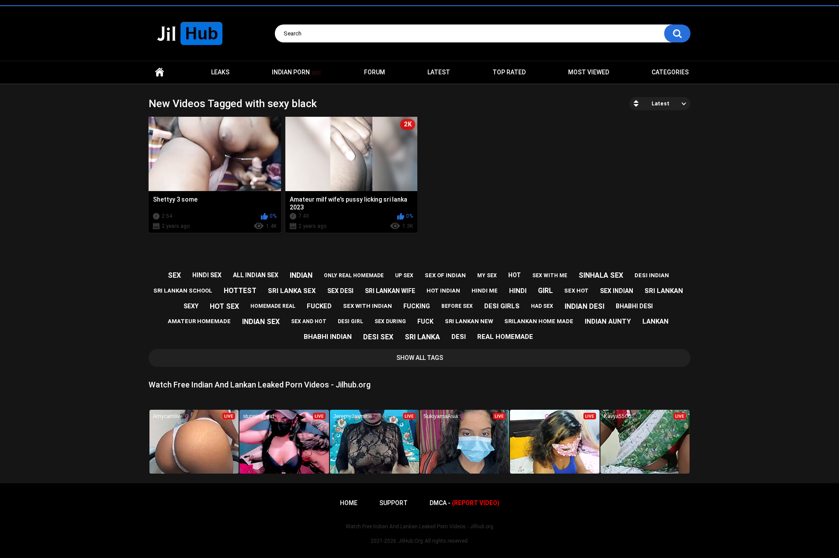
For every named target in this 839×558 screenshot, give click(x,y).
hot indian (443, 290)
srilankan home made (538, 321)
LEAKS (220, 72)
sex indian (616, 290)
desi (458, 337)
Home (159, 72)
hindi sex (207, 275)
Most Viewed (588, 72)
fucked (319, 306)
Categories (670, 72)
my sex (487, 275)
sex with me (549, 275)
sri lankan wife (390, 290)
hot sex (224, 306)
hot (514, 275)
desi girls (502, 306)
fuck (425, 321)
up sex (404, 275)
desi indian (651, 275)
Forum (374, 72)
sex (174, 275)
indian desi (584, 306)
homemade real (272, 306)
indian (301, 275)
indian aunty (608, 321)
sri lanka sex (292, 291)
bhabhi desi (634, 306)
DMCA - (464, 502)
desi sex (378, 337)
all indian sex (255, 275)
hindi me (485, 290)
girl (545, 290)
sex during (390, 321)
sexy (191, 306)
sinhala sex (601, 275)
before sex (457, 306)
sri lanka (422, 337)
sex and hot (308, 321)
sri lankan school (182, 290)
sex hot (576, 290)
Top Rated (509, 72)
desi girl (350, 321)
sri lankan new (469, 321)
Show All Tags (419, 357)
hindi (518, 291)
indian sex (261, 321)
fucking (416, 306)
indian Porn (296, 72)
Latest (438, 72)
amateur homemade (199, 321)
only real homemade (354, 275)
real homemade (505, 337)
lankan (655, 321)
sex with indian (367, 306)
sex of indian (445, 275)
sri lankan (664, 291)
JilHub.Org (410, 541)
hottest (240, 290)
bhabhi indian (328, 337)
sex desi (340, 290)
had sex (542, 306)
